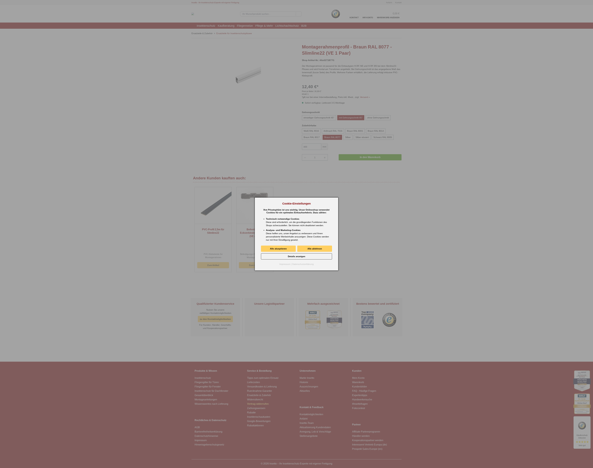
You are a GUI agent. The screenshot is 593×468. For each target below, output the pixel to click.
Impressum (284, 264)
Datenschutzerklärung (303, 264)
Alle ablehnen (314, 248)
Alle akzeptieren (278, 248)
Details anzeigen (296, 256)
